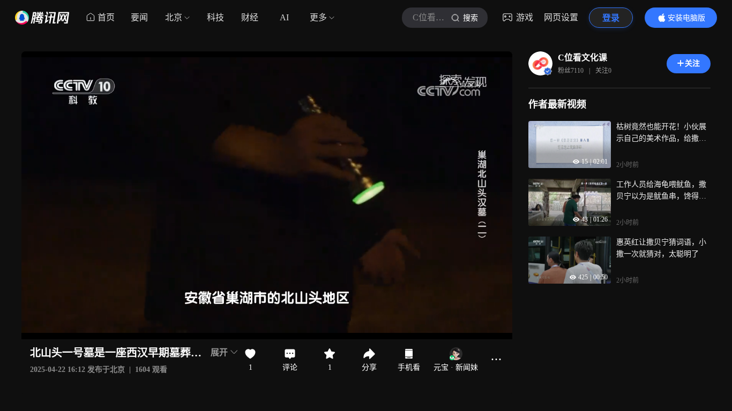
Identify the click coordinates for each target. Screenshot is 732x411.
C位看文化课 (582, 57)
